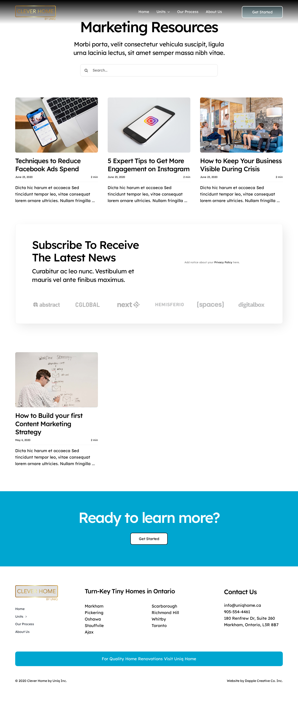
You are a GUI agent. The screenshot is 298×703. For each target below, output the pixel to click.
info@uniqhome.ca (242, 605)
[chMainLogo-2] (35, 7)
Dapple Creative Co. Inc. (264, 681)
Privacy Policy (223, 262)
